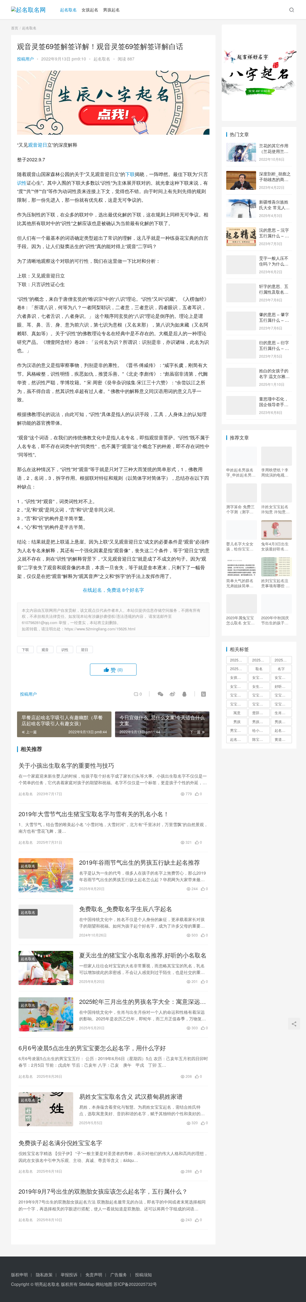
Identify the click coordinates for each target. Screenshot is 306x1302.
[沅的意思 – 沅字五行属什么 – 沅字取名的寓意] (241, 230)
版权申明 (19, 1274)
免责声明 (93, 1274)
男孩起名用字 (283, 721)
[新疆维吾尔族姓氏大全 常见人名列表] (241, 202)
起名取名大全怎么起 (283, 730)
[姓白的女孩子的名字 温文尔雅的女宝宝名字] (241, 371)
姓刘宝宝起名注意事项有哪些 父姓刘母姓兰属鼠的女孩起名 (275, 583)
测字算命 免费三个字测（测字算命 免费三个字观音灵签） (240, 509)
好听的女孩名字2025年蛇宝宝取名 (283, 686)
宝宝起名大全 (261, 703)
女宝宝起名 (238, 686)
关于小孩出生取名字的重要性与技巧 (66, 765)
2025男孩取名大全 (261, 659)
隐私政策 (44, 1274)
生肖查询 (282, 712)
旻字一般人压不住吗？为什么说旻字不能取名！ (273, 264)
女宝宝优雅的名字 (261, 677)
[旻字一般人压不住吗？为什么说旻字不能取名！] (241, 259)
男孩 (237, 721)
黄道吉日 (282, 739)
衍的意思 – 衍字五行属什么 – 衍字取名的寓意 (274, 348)
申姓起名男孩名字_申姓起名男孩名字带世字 (240, 472)
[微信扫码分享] (160, 693)
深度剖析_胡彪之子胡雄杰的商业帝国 (275, 179)
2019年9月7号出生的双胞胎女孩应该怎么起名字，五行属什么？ (103, 1191)
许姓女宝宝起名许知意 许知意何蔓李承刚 (275, 509)
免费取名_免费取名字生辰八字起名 (125, 909)
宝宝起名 (282, 694)
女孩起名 (90, 10)
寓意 (237, 712)
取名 (259, 668)
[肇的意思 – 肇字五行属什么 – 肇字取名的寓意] (241, 315)
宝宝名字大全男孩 (261, 694)
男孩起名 (111, 10)
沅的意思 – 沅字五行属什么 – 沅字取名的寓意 (274, 236)
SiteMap (86, 1284)
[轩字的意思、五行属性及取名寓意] (241, 287)
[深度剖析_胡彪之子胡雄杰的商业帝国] (241, 174)
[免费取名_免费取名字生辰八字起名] (46, 922)
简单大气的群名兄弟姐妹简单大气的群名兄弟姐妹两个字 (239, 583)
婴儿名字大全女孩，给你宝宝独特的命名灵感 (239, 546)
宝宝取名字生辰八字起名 (238, 694)
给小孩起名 (261, 730)
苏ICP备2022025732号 (135, 1284)
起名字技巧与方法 (238, 739)
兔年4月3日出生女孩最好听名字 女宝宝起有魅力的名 (275, 546)
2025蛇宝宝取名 (283, 659)
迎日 (42, 144)
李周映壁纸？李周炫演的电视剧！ (274, 472)
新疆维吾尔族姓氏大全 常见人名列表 (274, 207)
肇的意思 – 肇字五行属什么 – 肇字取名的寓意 (274, 320)
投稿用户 (25, 59)
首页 (14, 27)
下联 (130, 174)
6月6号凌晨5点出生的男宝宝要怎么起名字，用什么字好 (92, 1048)
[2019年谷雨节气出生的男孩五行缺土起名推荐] (46, 875)
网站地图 (104, 1284)
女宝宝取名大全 (283, 677)
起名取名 (68, 10)
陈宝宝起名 (261, 739)
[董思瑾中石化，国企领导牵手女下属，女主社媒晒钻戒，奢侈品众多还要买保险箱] (241, 399)
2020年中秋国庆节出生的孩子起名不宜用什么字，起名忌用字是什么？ (275, 620)
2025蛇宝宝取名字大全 (238, 668)
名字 (281, 668)
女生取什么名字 (261, 686)
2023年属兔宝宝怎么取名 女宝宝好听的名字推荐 (240, 620)
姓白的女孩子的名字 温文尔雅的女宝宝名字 (274, 376)
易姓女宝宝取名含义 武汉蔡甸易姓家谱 (131, 1096)
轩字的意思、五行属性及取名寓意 (273, 292)
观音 (33, 144)
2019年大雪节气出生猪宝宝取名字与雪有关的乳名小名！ (94, 814)
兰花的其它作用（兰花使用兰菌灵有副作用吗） (273, 151)
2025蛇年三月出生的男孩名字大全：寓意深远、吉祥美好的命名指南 (142, 1001)
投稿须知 (143, 1274)
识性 (22, 182)
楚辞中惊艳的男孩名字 (261, 712)
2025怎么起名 (238, 659)
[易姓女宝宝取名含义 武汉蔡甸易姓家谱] (46, 1109)
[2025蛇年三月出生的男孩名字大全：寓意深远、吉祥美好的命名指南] (46, 1014)
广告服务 (118, 1274)
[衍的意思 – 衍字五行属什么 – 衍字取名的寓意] (241, 343)
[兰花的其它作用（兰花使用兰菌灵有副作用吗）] (241, 146)
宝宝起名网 (283, 703)
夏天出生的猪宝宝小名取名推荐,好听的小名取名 (142, 955)
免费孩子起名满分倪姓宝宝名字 (60, 1143)
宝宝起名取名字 (238, 703)
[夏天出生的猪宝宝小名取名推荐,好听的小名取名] (46, 968)
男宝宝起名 (238, 730)
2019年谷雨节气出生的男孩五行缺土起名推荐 (139, 862)
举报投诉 (69, 1274)
